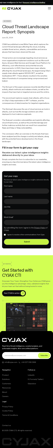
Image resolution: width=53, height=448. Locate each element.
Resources (6, 388)
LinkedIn (31, 375)
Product (5, 375)
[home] (11, 8)
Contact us (6, 425)
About (4, 392)
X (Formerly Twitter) (36, 379)
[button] (49, 8)
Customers (6, 384)
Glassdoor (32, 384)
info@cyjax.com (11, 362)
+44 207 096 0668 (28, 362)
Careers (5, 396)
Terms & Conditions (10, 415)
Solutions (6, 379)
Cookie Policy (7, 411)
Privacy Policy (39, 228)
